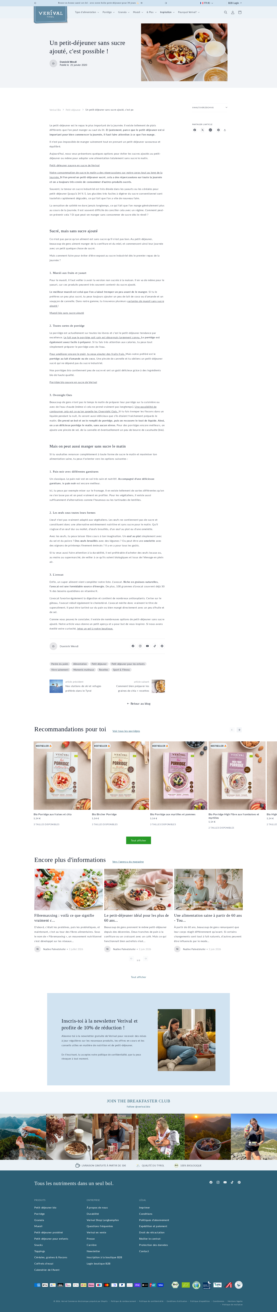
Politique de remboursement (123, 1301)
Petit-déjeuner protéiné (48, 1232)
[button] (86, 12)
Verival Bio (55, 109)
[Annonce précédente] (35, 3)
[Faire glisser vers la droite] (239, 729)
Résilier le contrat (149, 1238)
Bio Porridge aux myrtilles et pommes (173, 814)
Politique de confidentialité (151, 1301)
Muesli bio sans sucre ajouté (67, 312)
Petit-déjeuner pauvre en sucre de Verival (75, 165)
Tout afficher (138, 840)
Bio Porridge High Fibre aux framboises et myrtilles (234, 816)
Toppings (39, 1251)
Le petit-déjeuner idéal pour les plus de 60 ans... (136, 917)
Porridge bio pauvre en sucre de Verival (73, 381)
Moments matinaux (83, 669)
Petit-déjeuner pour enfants (51, 1238)
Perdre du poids (59, 663)
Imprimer (144, 1207)
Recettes (103, 669)
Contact (144, 1251)
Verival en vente (96, 1232)
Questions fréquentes (100, 1226)
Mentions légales (235, 1301)
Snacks (38, 1244)
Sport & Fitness (121, 669)
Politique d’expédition (200, 1301)
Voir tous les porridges (126, 730)
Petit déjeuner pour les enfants (128, 663)
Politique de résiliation (232, 1304)
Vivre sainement (59, 669)
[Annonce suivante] (165, 3)
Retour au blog (140, 703)
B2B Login (233, 3)
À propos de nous (97, 1207)
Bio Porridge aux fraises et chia (52, 814)
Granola (39, 1219)
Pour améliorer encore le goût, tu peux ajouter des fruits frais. (88, 353)
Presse (91, 1238)
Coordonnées (218, 1301)
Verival (64, 1301)
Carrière (92, 1244)
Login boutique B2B (98, 1263)
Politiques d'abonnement (154, 1219)
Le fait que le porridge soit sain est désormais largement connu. (102, 337)
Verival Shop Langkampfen (103, 1219)
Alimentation (80, 663)
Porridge (39, 1213)
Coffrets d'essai (43, 1263)
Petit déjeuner (73, 109)
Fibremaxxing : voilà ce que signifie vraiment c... (64, 917)
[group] (23, 1137)
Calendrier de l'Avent (47, 1269)
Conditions (145, 1213)
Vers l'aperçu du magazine (128, 861)
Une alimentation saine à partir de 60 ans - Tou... (208, 917)
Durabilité (93, 1213)
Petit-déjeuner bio (45, 1207)
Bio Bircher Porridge (104, 814)
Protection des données (153, 1244)
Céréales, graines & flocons (50, 1257)
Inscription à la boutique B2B (104, 1257)
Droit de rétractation (152, 1232)
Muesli (38, 1226)
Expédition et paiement (153, 1226)
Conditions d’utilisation (177, 1301)
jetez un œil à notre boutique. (95, 628)
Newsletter (93, 1251)
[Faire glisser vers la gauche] (232, 729)
